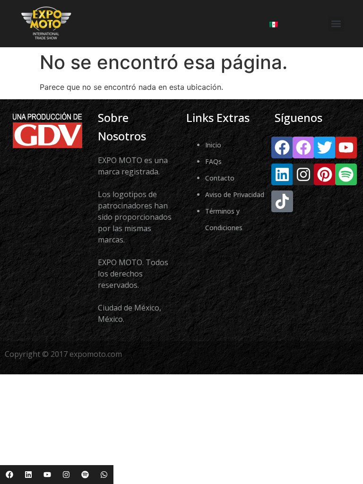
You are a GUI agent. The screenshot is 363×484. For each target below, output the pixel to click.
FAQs (213, 161)
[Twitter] (325, 147)
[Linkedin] (28, 474)
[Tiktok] (282, 201)
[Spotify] (85, 474)
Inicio (213, 144)
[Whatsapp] (104, 474)
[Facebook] (9, 474)
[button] (336, 24)
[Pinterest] (325, 174)
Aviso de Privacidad (234, 194)
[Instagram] (66, 474)
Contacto (219, 177)
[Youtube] (47, 474)
